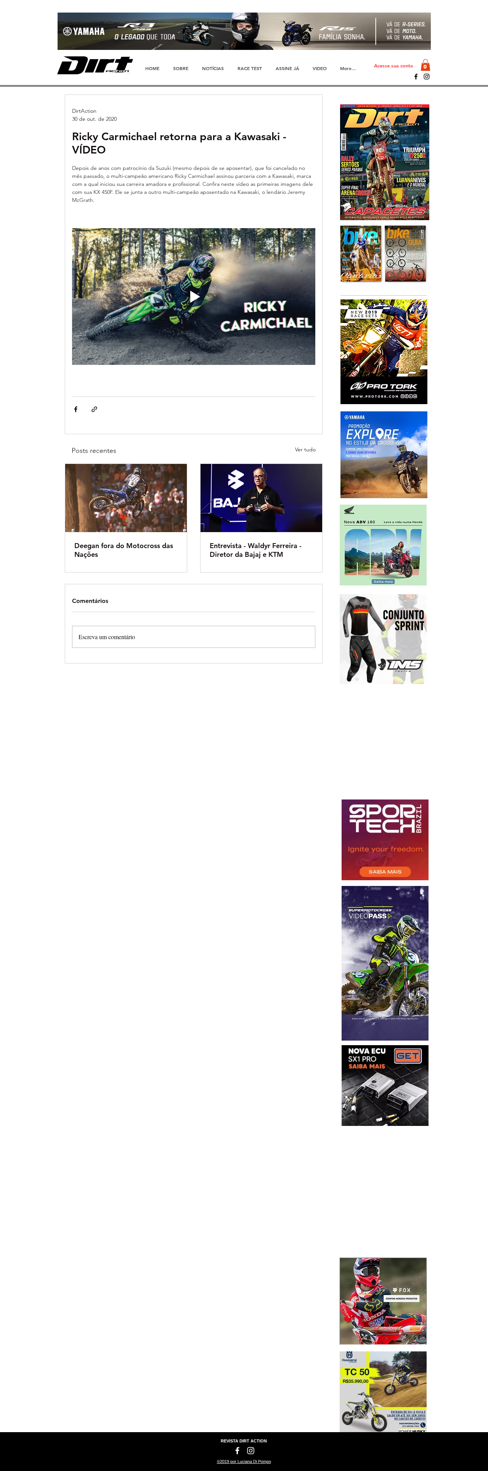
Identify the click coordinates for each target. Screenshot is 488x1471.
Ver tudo (305, 449)
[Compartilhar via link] (94, 409)
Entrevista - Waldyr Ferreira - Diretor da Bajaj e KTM (256, 550)
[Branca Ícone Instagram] (250, 1450)
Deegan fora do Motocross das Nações (123, 550)
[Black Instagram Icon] (426, 76)
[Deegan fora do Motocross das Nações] (126, 498)
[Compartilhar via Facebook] (75, 409)
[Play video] (193, 296)
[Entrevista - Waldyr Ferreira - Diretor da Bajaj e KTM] (261, 498)
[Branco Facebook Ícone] (237, 1450)
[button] (425, 65)
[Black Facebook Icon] (416, 76)
